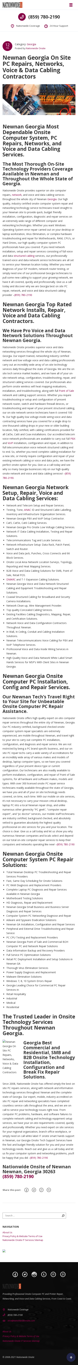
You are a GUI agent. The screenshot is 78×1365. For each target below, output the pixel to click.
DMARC (11, 579)
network (17, 195)
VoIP (10, 443)
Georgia (31, 44)
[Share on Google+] (41, 1190)
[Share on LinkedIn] (49, 1190)
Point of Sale (66, 390)
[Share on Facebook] (26, 1190)
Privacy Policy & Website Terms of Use (22, 1236)
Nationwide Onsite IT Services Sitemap (23, 1240)
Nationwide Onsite (36, 48)
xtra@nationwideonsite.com (21, 1320)
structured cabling (24, 255)
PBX (72, 438)
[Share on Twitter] (34, 1190)
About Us (7, 1232)
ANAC (27, 509)
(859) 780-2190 (44, 17)
